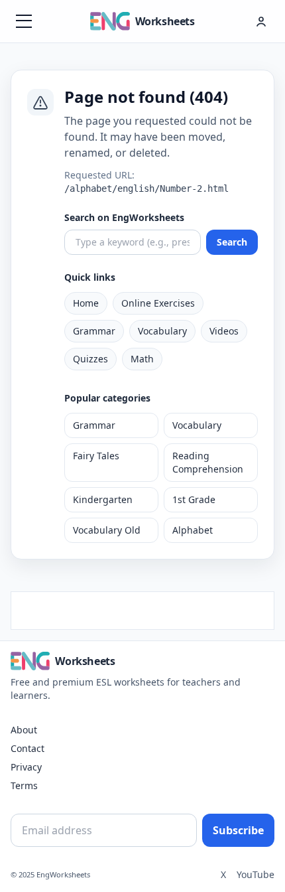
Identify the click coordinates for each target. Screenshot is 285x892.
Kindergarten (103, 499)
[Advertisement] (142, 608)
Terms (24, 785)
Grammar (94, 331)
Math (142, 358)
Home (86, 303)
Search (232, 242)
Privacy (26, 767)
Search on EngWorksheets (124, 217)
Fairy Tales (96, 455)
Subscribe (238, 830)
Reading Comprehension (207, 462)
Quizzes (90, 358)
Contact (27, 748)
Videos (224, 331)
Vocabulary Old (107, 530)
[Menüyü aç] (24, 21)
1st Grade (193, 499)
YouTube (255, 874)
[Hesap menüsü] (261, 21)
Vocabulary (162, 331)
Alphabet (192, 530)
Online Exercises (158, 303)
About (24, 729)
